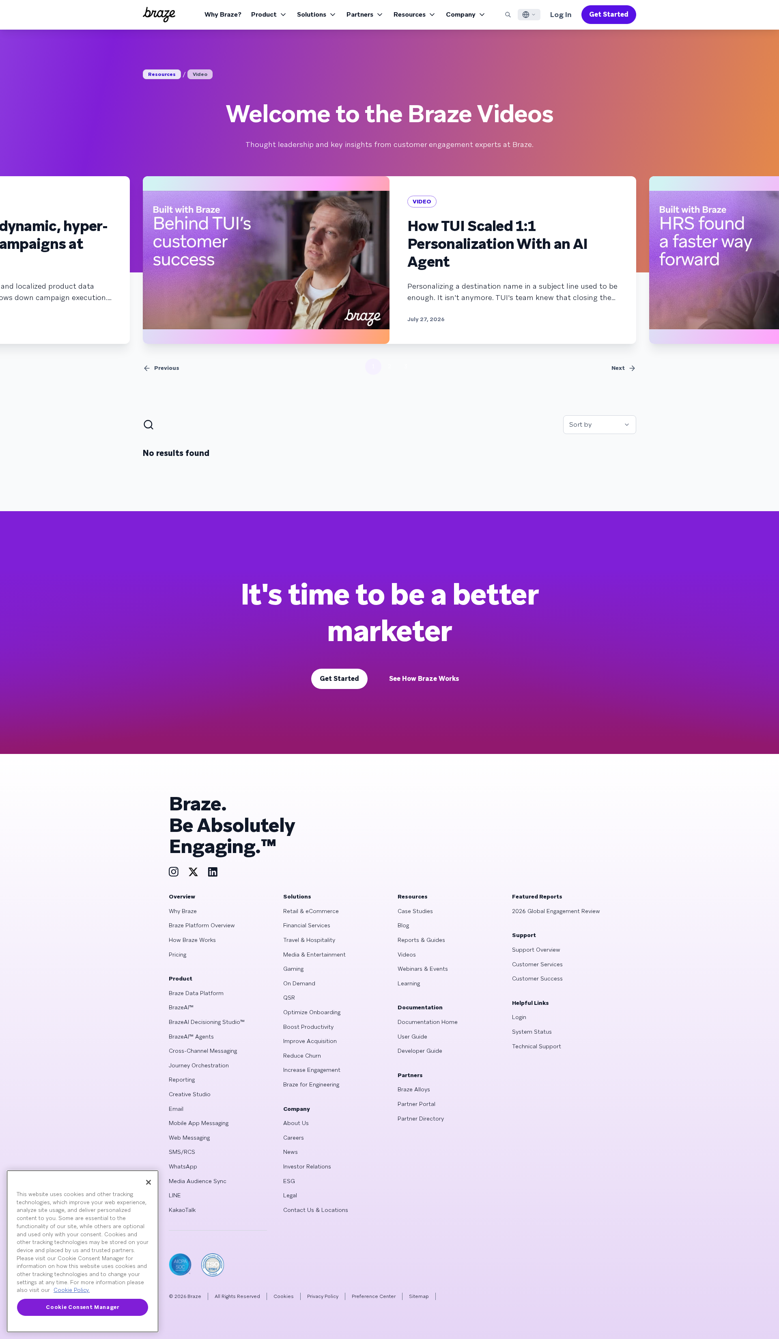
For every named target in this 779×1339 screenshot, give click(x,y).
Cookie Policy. (72, 1290)
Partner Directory (421, 1118)
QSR (289, 997)
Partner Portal (416, 1104)
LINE (175, 1195)
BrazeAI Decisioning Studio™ (207, 1022)
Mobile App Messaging (198, 1123)
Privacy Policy (322, 1296)
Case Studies (415, 911)
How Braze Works (192, 940)
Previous (166, 367)
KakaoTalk (182, 1210)
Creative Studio (190, 1094)
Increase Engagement (311, 1069)
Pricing (177, 954)
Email (176, 1108)
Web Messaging (189, 1137)
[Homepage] (159, 14)
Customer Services (537, 964)
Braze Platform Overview (202, 925)
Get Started (608, 14)
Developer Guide (420, 1050)
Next (618, 367)
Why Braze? (222, 14)
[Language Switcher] (529, 14)
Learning (409, 983)
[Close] (148, 1182)
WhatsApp (183, 1166)
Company (461, 14)
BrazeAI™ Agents (191, 1036)
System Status (532, 1031)
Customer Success (537, 978)
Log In (561, 14)
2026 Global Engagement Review (556, 911)
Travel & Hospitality (309, 940)
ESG (289, 1181)
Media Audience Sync (197, 1181)
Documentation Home (428, 1022)
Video (200, 74)
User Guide (412, 1036)
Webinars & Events (423, 968)
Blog (403, 925)
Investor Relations (307, 1166)
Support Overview (536, 949)
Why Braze (183, 911)
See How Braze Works (424, 678)
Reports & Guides (421, 940)
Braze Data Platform (196, 993)
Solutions (311, 14)
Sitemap (419, 1296)
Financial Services (306, 925)
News (290, 1151)
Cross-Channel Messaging (203, 1050)
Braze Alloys (414, 1089)
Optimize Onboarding (311, 1012)
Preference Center (374, 1296)
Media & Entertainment (314, 954)
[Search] (508, 14)
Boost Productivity (308, 1026)
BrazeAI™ (181, 1007)
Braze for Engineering (311, 1084)
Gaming (293, 968)
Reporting (182, 1079)
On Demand (299, 983)
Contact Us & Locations (315, 1210)
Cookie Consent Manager (82, 1307)
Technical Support (536, 1046)
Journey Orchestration (199, 1065)
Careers (293, 1137)
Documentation (420, 1007)
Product (264, 14)
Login (519, 1017)
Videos (407, 954)
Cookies (283, 1296)
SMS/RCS (182, 1151)
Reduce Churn (302, 1055)
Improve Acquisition (310, 1041)
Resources (410, 14)
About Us (296, 1123)
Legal (290, 1195)
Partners (359, 14)
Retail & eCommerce (311, 911)
